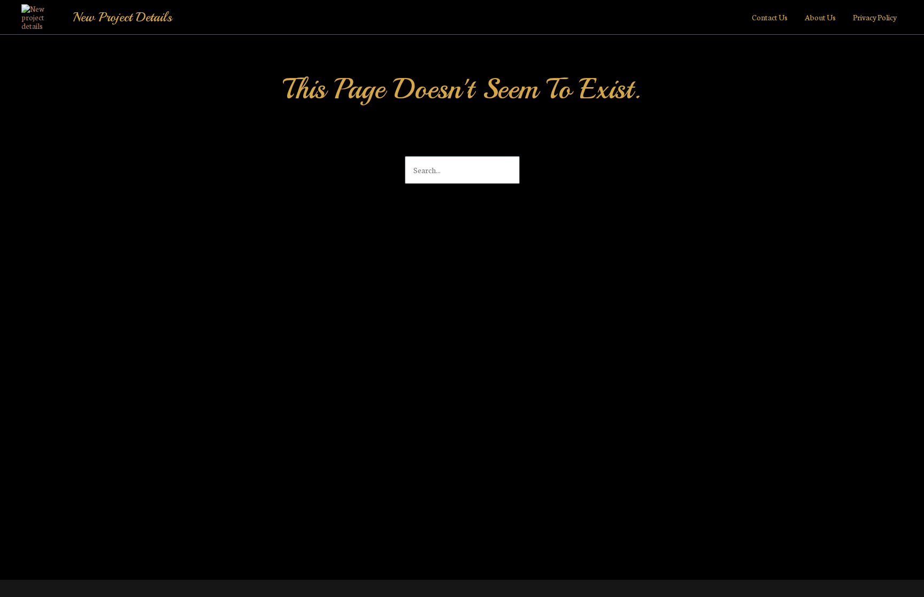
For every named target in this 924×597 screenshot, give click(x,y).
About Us (820, 17)
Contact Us (770, 17)
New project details (122, 17)
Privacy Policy (875, 17)
